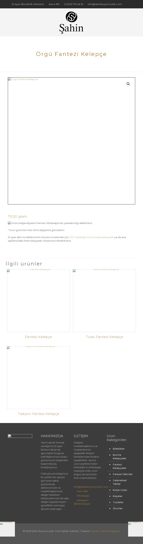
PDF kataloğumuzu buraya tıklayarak (92, 237)
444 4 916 (54, 4)
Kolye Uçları (120, 489)
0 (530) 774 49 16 (73, 4)
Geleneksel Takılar (120, 482)
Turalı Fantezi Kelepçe (104, 337)
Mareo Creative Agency (105, 531)
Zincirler (118, 508)
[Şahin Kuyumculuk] (71, 22)
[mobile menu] (129, 22)
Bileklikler (119, 448)
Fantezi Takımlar (123, 474)
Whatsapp (83, 495)
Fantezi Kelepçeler (119, 466)
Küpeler (118, 496)
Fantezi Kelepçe (38, 337)
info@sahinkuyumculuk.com (105, 4)
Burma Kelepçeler (119, 456)
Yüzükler (118, 502)
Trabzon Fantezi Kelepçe (38, 414)
